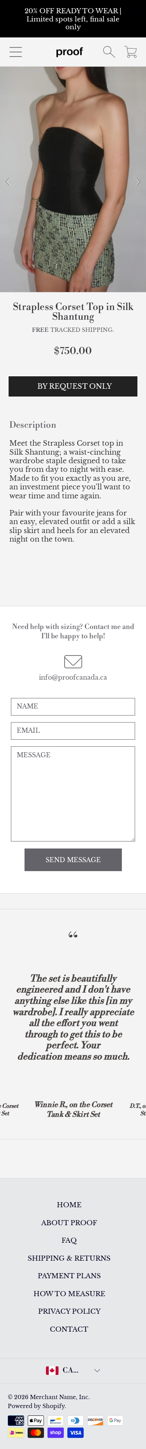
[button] (16, 52)
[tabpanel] (73, 182)
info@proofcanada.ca (73, 677)
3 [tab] (85, 277)
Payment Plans (69, 1276)
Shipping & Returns (69, 1258)
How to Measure (69, 1294)
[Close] (132, 11)
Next (138, 182)
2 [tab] (73, 277)
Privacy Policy (69, 1311)
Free (40, 330)
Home (69, 1205)
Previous (8, 182)
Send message (73, 860)
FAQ (69, 1240)
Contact (69, 1329)
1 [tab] (61, 277)
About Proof (69, 1223)
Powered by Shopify (36, 1406)
